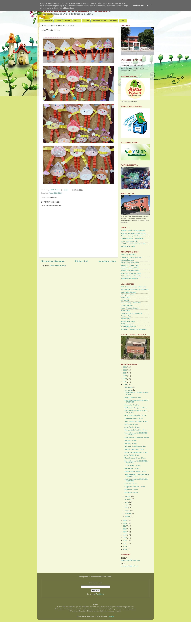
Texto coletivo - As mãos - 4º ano (135, 421)
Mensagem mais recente (53, 261)
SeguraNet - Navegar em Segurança (133, 329)
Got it (149, 6)
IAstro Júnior (125, 297)
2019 (125, 520)
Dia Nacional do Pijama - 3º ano (135, 408)
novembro (128, 390)
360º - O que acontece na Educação (133, 287)
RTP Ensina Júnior (127, 324)
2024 (125, 373)
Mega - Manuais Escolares (130, 308)
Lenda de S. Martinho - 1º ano (135, 446)
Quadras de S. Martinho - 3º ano (135, 430)
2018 (125, 523)
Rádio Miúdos (125, 318)
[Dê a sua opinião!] (75, 190)
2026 (125, 367)
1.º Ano (58, 21)
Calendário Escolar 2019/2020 (131, 257)
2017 (125, 526)
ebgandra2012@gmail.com (130, 560)
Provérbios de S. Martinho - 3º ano (136, 437)
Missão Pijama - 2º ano (132, 397)
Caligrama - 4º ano (131, 424)
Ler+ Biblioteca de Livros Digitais (132, 238)
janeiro (127, 516)
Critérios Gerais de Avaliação (131, 276)
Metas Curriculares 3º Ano (130, 268)
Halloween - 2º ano (131, 489)
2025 (125, 370)
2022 (125, 379)
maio (127, 505)
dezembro (128, 387)
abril (126, 508)
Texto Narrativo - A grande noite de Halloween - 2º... (136, 475)
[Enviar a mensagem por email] (73, 190)
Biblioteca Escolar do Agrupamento (133, 230)
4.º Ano (86, 21)
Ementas (113, 21)
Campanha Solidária (131, 405)
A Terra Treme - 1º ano (132, 465)
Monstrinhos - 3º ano (131, 468)
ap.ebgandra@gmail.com (129, 566)
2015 (125, 532)
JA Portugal (125, 300)
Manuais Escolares (127, 260)
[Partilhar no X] (78, 190)
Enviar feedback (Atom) (58, 266)
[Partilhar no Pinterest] (82, 190)
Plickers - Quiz (126, 316)
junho (127, 502)
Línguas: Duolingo (127, 305)
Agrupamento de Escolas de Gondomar (134, 289)
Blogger (111, 616)
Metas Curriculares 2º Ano (130, 265)
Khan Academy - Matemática (131, 303)
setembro (128, 499)
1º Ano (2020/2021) (55, 193)
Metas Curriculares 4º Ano (130, 270)
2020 (125, 384)
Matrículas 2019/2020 (128, 255)
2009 (125, 549)
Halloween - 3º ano (131, 492)
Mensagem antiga (107, 261)
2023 (125, 376)
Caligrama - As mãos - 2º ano (134, 487)
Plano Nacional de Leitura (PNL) (132, 313)
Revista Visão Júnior (128, 246)
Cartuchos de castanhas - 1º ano (135, 452)
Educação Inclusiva (127, 295)
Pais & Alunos (125, 310)
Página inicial (46, 21)
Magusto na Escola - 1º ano (134, 449)
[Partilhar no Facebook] (80, 190)
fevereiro (128, 514)
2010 (125, 546)
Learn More (138, 6)
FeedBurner (100, 594)
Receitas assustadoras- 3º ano (135, 471)
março (127, 511)
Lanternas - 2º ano (131, 484)
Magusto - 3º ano (130, 440)
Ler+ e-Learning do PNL (129, 241)
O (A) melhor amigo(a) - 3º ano (135, 415)
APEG (122, 21)
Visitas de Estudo (99, 21)
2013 (125, 538)
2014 (125, 535)
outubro (128, 496)
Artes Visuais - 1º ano (131, 427)
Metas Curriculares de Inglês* (131, 273)
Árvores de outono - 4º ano (133, 418)
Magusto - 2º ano (130, 443)
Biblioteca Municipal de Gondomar (133, 236)
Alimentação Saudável (128, 292)
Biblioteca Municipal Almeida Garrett (133, 233)
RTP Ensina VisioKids (128, 326)
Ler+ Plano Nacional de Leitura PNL (133, 244)
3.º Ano (76, 21)
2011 (125, 543)
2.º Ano (67, 21)
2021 (125, 382)
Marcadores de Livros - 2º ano (135, 458)
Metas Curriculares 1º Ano (130, 263)
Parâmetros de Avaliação (129, 278)
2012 (125, 540)
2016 (125, 529)
